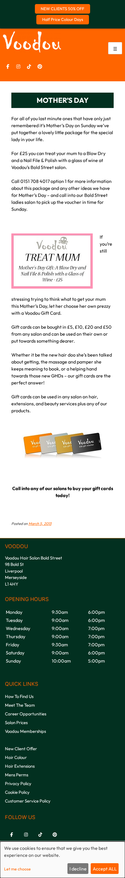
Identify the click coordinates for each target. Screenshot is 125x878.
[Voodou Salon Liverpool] (32, 51)
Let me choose (17, 869)
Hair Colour (16, 757)
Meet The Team (20, 705)
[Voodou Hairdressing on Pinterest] (39, 66)
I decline (78, 869)
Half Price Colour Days (62, 19)
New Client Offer (21, 748)
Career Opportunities (25, 714)
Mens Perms (16, 775)
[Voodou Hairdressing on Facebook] (7, 66)
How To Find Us (19, 696)
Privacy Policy (18, 783)
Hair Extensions (20, 766)
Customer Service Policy (28, 801)
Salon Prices (16, 722)
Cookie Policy (17, 792)
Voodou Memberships (25, 731)
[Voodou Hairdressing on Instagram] (18, 66)
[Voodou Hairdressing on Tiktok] (29, 66)
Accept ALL (105, 869)
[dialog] (62, 859)
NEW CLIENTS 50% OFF (62, 8)
